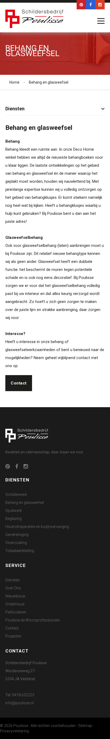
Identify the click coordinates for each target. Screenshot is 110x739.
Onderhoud (14, 604)
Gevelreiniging (17, 534)
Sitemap (85, 726)
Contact (19, 383)
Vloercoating (16, 542)
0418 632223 (23, 695)
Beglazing (13, 518)
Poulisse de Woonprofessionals (32, 620)
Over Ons (13, 588)
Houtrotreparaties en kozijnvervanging (37, 526)
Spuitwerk (13, 510)
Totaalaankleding (19, 551)
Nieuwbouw (15, 596)
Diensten (12, 580)
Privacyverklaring (14, 731)
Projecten (13, 636)
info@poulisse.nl (19, 703)
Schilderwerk (16, 494)
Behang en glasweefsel (24, 502)
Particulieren (15, 612)
